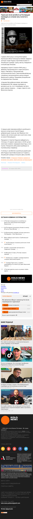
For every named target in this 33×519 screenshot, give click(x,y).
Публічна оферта (7, 486)
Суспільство (5, 168)
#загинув (3, 162)
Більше (25, 296)
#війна (23, 162)
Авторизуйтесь (16, 213)
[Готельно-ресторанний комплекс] (16, 10)
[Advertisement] (12, 108)
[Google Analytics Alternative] (4, 513)
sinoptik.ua (16, 292)
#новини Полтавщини (14, 162)
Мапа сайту (5, 481)
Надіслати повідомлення (10, 483)
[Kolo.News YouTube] (16, 279)
